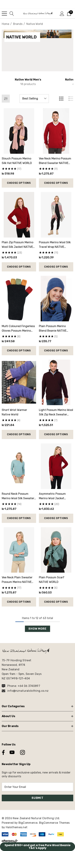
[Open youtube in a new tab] (12, 752)
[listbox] (34, 98)
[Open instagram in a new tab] (22, 752)
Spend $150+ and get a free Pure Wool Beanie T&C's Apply (37, 846)
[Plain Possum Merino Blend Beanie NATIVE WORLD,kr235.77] (56, 298)
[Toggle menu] (4, 13)
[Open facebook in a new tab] (2, 752)
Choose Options (19, 183)
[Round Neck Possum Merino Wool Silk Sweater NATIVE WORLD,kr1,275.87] (19, 466)
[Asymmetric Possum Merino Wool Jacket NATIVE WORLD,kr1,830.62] (56, 466)
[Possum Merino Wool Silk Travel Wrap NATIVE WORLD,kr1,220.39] (56, 215)
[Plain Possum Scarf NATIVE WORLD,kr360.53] (56, 550)
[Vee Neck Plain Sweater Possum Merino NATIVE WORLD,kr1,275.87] (19, 550)
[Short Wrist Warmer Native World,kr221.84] (19, 382)
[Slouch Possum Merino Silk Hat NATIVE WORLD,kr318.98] (19, 131)
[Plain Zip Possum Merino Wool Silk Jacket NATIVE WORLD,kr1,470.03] (19, 215)
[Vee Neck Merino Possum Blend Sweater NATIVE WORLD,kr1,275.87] (56, 131)
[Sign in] (62, 13)
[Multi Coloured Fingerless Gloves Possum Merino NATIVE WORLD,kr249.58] (19, 298)
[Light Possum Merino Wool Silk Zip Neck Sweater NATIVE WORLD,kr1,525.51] (56, 382)
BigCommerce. (28, 822)
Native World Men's (28, 79)
